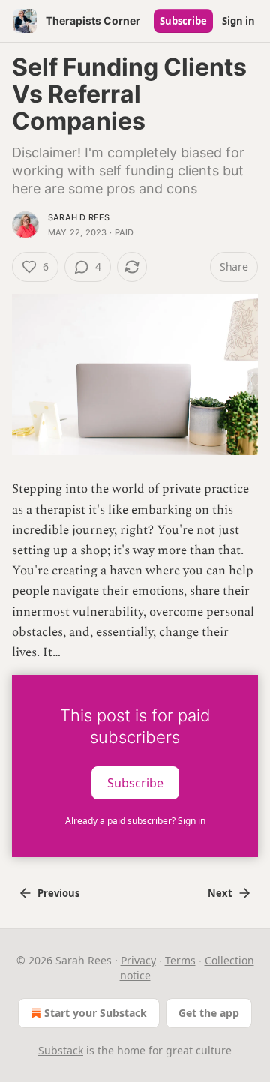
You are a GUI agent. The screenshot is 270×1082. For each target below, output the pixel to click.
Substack (60, 1050)
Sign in (238, 21)
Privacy (138, 960)
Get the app (208, 1013)
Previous (59, 893)
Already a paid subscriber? (135, 820)
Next (220, 893)
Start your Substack (95, 1013)
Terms (180, 960)
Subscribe (183, 21)
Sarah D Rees (79, 217)
